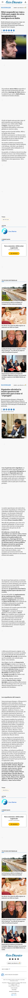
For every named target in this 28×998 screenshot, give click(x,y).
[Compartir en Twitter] (9, 30)
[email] (11, 30)
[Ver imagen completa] (25, 36)
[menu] (2, 2)
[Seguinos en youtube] (12, 959)
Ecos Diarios (12, 231)
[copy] (14, 30)
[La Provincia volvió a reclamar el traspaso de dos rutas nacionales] (14, 292)
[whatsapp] (4, 30)
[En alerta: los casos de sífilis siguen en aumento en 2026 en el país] (14, 315)
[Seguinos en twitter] (10, 959)
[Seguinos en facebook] (18, 959)
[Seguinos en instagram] (15, 959)
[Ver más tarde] (1, 30)
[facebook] (6, 30)
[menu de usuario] (25, 2)
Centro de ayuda (14, 987)
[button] (14, 57)
